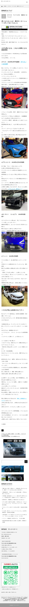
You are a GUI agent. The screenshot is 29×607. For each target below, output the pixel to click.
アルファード (4, 597)
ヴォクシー (17, 597)
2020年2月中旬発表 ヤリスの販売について (11, 436)
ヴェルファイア (11, 597)
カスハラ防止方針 (21, 598)
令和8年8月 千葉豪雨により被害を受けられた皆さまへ (13, 499)
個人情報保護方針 (13, 598)
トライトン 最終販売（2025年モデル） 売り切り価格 (13, 518)
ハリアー (25, 597)
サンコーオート (16, 605)
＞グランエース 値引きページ (15, 188)
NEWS (4, 424)
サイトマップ (6, 598)
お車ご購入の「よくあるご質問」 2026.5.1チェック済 (14, 600)
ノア (21, 597)
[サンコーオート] (7, 1)
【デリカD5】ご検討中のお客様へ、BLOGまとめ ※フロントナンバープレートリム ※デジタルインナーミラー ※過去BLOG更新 (14, 503)
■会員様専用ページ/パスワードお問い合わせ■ (14, 599)
